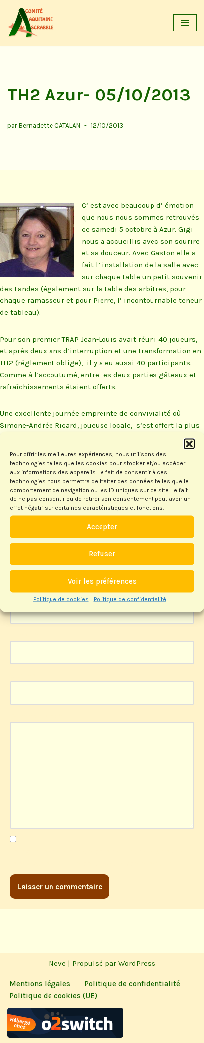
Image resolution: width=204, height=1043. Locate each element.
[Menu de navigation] (185, 22)
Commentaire (36, 715)
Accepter (102, 526)
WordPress (136, 963)
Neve (57, 963)
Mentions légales (39, 983)
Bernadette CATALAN (49, 125)
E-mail (24, 634)
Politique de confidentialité (130, 599)
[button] (189, 443)
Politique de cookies (61, 599)
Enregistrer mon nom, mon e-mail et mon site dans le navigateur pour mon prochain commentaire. (99, 857)
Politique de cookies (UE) (53, 996)
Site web (25, 675)
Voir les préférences (102, 581)
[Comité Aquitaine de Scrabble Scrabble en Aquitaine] (32, 23)
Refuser (102, 553)
